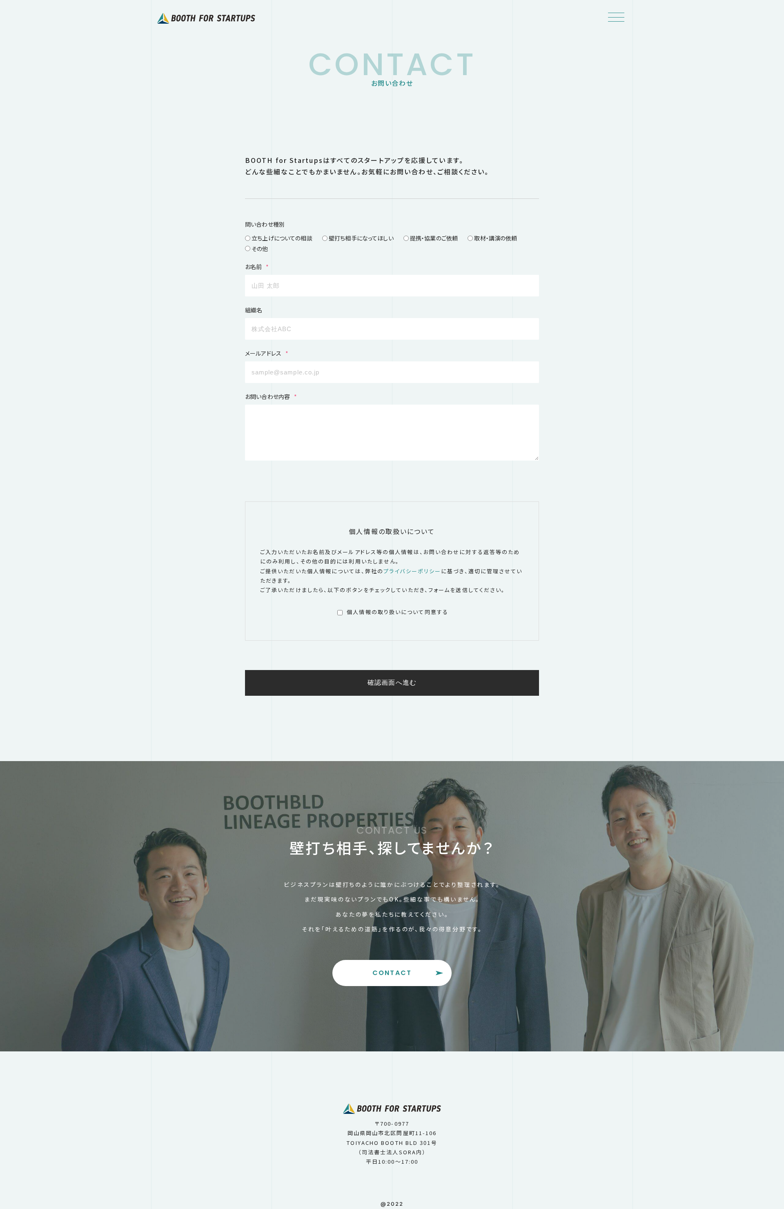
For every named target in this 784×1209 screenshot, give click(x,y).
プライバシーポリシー (412, 571)
